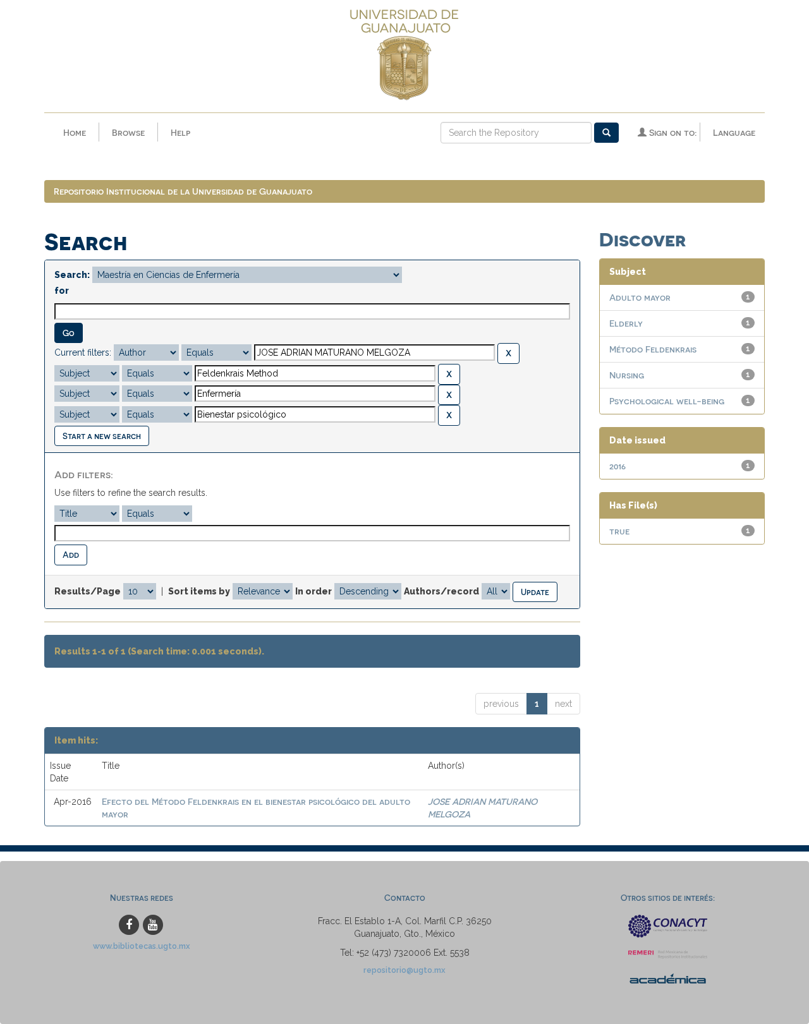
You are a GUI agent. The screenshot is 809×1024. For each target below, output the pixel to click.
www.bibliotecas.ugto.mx (141, 946)
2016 (617, 466)
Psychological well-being (666, 400)
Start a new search (102, 435)
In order (313, 591)
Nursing (626, 375)
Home (74, 132)
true (619, 531)
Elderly (626, 323)
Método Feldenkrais (652, 349)
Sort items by (199, 591)
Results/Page (87, 591)
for (61, 291)
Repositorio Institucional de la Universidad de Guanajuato (183, 191)
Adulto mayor (640, 297)
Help (180, 132)
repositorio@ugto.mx (404, 970)
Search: (72, 275)
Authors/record (441, 591)
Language (734, 132)
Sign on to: (671, 132)
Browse (128, 132)
